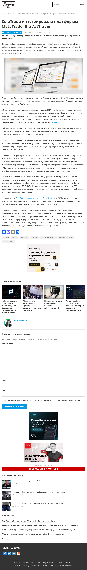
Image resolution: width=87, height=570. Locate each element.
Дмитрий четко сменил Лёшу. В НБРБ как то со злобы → (30, 521)
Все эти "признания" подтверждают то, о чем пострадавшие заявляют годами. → (42, 529)
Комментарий (8, 343)
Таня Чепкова (29, 33)
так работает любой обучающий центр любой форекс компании (35, 534)
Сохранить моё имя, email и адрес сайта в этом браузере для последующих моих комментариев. (42, 400)
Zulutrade (34, 238)
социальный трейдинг (48, 238)
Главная (4, 14)
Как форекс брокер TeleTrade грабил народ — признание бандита (39, 492)
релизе (54, 122)
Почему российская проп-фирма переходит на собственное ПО (53, 304)
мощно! (8, 538)
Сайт (4, 390)
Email (4, 380)
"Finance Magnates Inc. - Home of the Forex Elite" (37, 565)
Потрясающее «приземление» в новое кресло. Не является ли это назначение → (42, 525)
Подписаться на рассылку (44, 469)
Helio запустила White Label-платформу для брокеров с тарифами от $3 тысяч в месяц (9, 307)
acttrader (6, 238)
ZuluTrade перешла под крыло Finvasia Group (36, 198)
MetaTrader (24, 238)
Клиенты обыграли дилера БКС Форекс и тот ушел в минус (36, 481)
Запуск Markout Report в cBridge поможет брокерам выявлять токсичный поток (75, 306)
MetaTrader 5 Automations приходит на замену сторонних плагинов (32, 306)
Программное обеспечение (19, 14)
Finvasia (14, 238)
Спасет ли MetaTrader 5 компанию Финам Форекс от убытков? (38, 503)
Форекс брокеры (8, 241)
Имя (4, 370)
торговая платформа (66, 238)
